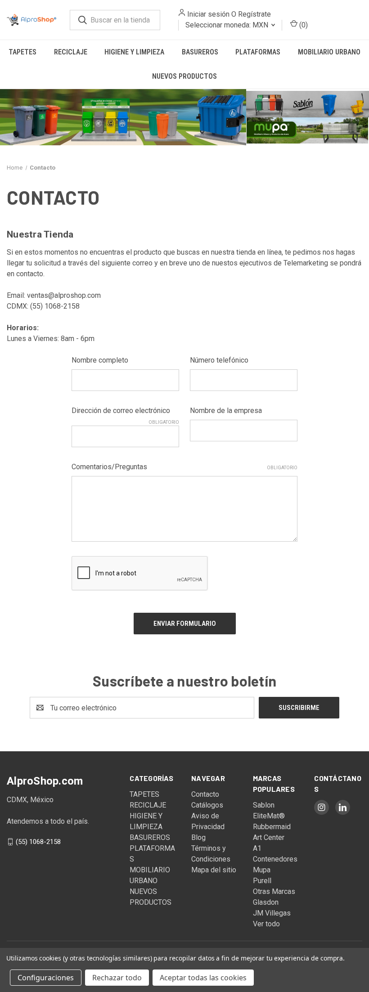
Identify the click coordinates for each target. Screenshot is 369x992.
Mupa (261, 870)
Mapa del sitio (213, 870)
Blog (198, 837)
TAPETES (22, 52)
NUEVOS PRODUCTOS (184, 76)
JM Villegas (272, 913)
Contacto (205, 794)
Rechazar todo (117, 978)
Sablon (263, 805)
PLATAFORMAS (257, 52)
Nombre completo (100, 360)
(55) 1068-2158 (38, 842)
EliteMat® (269, 816)
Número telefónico (219, 360)
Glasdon (266, 902)
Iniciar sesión (202, 14)
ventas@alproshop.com (64, 295)
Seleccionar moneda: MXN (221, 25)
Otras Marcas (274, 891)
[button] (123, 117)
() (296, 25)
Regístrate (248, 14)
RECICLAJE (70, 52)
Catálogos (207, 805)
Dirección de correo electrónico (125, 411)
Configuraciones (46, 978)
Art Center (268, 837)
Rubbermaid (272, 826)
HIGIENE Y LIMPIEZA (134, 52)
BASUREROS (200, 52)
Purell (262, 880)
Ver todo (266, 924)
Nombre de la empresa (226, 410)
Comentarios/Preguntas (185, 466)
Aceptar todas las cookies (203, 978)
